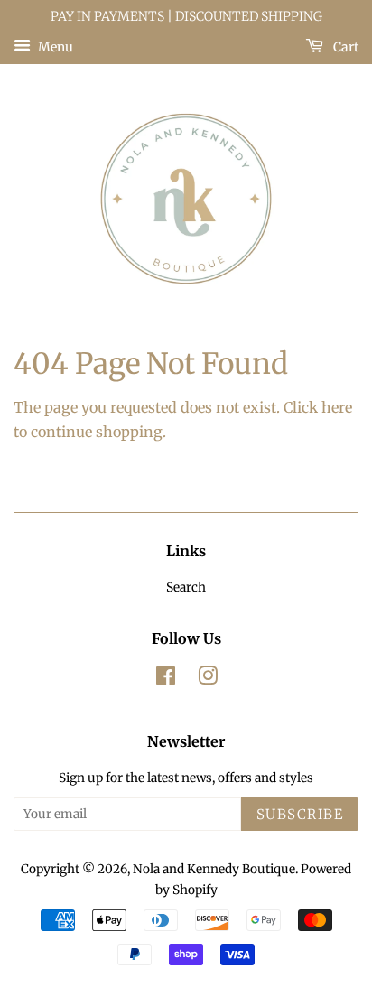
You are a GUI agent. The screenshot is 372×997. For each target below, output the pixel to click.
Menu (54, 46)
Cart (344, 46)
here (336, 407)
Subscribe (300, 814)
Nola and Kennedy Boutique (214, 869)
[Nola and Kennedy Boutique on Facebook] (165, 679)
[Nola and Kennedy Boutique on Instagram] (208, 679)
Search (186, 587)
